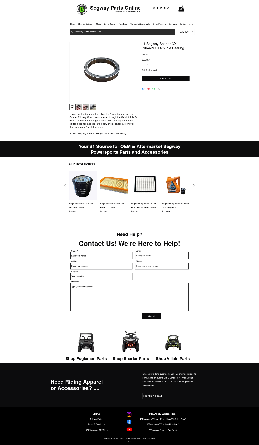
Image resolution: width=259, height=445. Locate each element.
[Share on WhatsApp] (153, 89)
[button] (181, 8)
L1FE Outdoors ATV (173, 377)
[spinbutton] (147, 64)
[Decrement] (143, 64)
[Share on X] (158, 89)
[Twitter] (161, 8)
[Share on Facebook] (143, 89)
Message (75, 282)
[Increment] (152, 64)
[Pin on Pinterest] (148, 89)
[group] (129, 196)
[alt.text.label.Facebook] (129, 422)
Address (75, 261)
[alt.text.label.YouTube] (129, 429)
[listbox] (186, 32)
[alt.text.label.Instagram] (129, 414)
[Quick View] (83, 185)
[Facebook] (157, 8)
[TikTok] (168, 8)
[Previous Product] (65, 185)
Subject (74, 272)
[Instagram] (154, 8)
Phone (139, 261)
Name (73, 251)
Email (138, 251)
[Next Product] (194, 185)
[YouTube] (164, 8)
